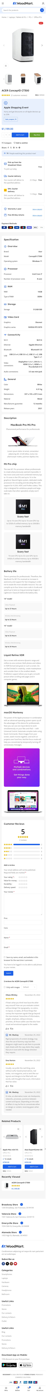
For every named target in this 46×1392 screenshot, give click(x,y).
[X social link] (10, 147)
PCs (30, 17)
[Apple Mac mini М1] (12, 1137)
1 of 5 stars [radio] (19, 877)
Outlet (4, 1321)
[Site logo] (23, 3)
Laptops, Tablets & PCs (17, 17)
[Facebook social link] (8, 147)
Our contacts (7, 1313)
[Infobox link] (12, 1204)
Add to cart (20, 135)
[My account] (43, 3)
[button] (4, 45)
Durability (8, 884)
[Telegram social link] (19, 147)
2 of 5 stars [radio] (21, 877)
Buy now (37, 135)
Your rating (9, 877)
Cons (6, 928)
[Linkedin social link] (16, 147)
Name (7, 937)
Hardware (5, 1282)
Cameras (5, 1286)
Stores (4, 1309)
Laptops (5, 1278)
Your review (9, 892)
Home (4, 17)
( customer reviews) (19, 95)
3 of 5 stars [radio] (23, 877)
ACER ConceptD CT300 (21, 1183)
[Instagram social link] (11, 1263)
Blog (3, 1332)
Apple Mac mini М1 (10, 1150)
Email (7, 947)
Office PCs (38, 17)
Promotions (6, 1305)
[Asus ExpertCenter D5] (34, 1137)
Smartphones (7, 1274)
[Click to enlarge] (5, 65)
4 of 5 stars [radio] (25, 877)
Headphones (6, 1290)
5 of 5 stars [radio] (26, 877)
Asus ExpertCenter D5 (33, 1150)
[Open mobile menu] (3, 3)
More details (37, 209)
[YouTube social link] (15, 1263)
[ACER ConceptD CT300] (6, 1185)
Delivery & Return (8, 1317)
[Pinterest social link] (13, 147)
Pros (5, 918)
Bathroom (5, 1294)
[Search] (42, 10)
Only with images (13, 987)
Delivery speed (9, 887)
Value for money (10, 881)
